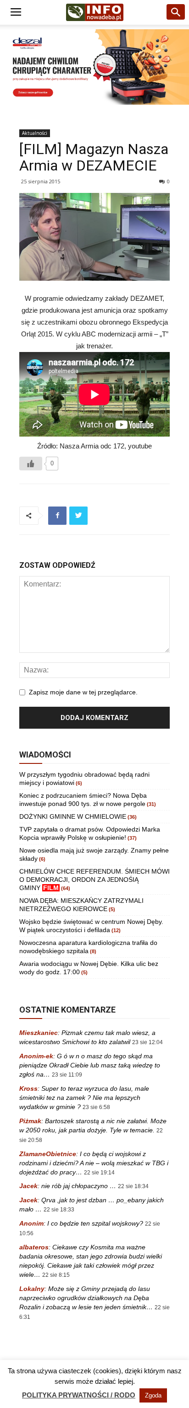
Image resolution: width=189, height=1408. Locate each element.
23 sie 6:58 (96, 1107)
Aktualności (34, 133)
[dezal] (94, 67)
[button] (176, 12)
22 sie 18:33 (59, 1209)
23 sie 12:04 (147, 1042)
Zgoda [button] (153, 1395)
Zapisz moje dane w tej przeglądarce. (83, 692)
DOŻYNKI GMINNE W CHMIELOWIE (72, 816)
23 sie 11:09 (67, 1075)
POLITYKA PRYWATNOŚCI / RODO (78, 1395)
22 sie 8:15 (56, 1275)
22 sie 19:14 (99, 1172)
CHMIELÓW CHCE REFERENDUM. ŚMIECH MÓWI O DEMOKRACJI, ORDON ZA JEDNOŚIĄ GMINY (94, 879)
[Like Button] (30, 463)
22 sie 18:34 (133, 1186)
